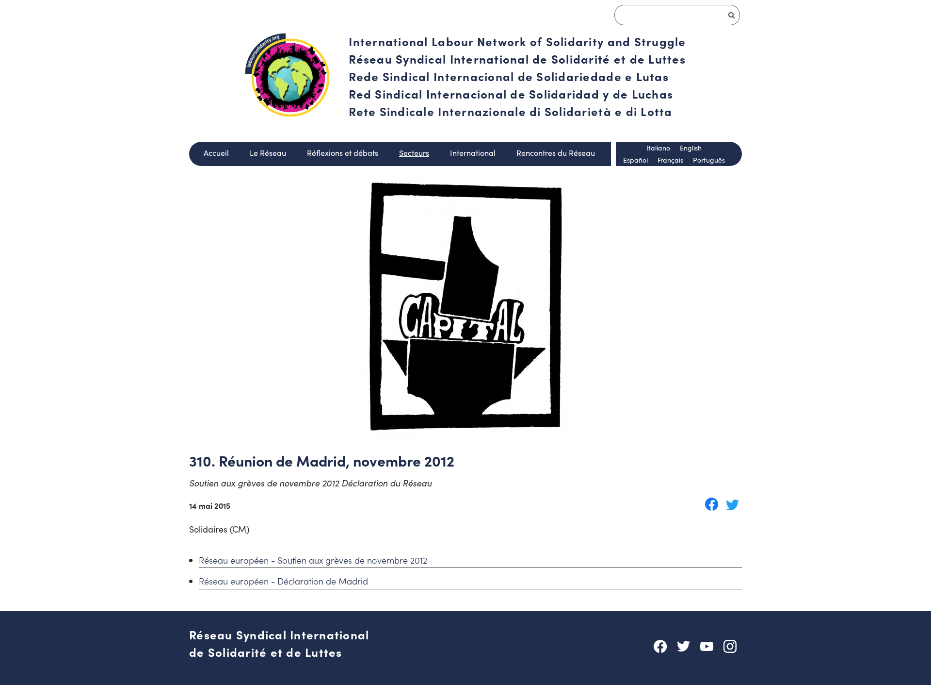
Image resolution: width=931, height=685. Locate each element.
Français (670, 160)
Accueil (216, 153)
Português (709, 160)
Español (635, 160)
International (473, 153)
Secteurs (414, 153)
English (691, 147)
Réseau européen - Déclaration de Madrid (283, 581)
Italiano (658, 147)
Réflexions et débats (342, 153)
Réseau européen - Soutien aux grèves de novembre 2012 (313, 560)
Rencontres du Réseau (555, 153)
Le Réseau (268, 153)
